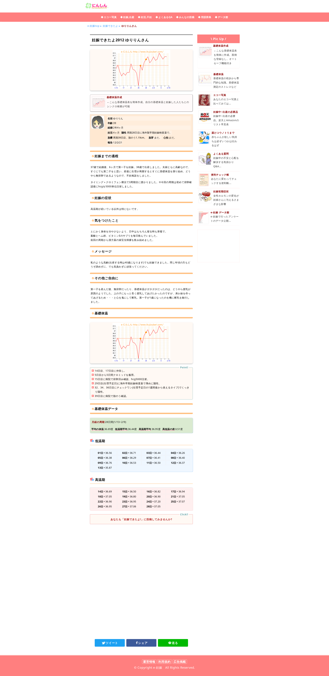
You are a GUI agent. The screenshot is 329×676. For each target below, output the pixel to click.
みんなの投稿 (186, 17)
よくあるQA (165, 17)
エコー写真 (110, 17)
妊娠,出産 (128, 17)
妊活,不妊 (146, 17)
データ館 (223, 17)
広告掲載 (180, 662)
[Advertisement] (141, 547)
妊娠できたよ (110, 26)
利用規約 (164, 662)
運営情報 (149, 662)
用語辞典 (206, 17)
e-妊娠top (93, 26)
